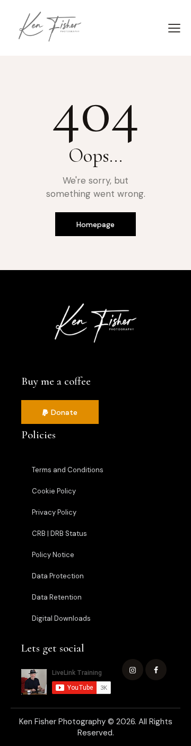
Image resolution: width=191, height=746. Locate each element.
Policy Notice (53, 554)
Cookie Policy (54, 491)
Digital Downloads (61, 618)
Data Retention (57, 597)
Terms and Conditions (67, 469)
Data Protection (58, 575)
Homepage (95, 224)
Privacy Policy (54, 512)
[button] (60, 412)
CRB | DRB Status (59, 533)
